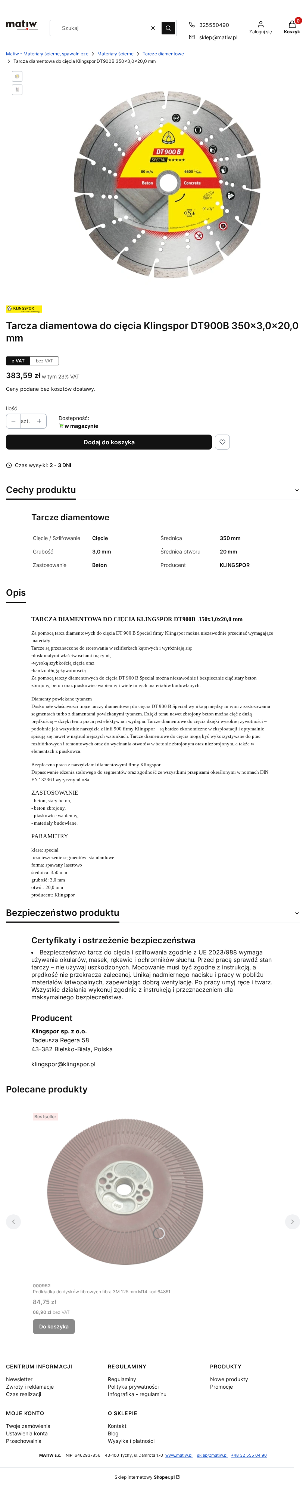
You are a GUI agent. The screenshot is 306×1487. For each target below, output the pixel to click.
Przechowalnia (23, 1441)
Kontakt (117, 1426)
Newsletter (19, 1379)
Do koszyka (54, 1326)
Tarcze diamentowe (163, 53)
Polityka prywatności (133, 1386)
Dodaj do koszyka (109, 442)
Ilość (11, 408)
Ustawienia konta (27, 1433)
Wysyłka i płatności (131, 1441)
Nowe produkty (229, 1379)
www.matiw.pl (179, 1455)
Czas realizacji (23, 1394)
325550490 (214, 25)
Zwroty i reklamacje (30, 1386)
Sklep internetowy (145, 1477)
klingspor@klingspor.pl (63, 1064)
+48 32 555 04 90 (249, 1455)
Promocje (221, 1386)
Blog (113, 1433)
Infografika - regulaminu (137, 1394)
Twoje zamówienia (28, 1426)
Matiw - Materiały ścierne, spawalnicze (47, 53)
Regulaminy (122, 1379)
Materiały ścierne (115, 53)
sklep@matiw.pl (218, 37)
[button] (168, 28)
